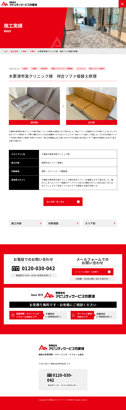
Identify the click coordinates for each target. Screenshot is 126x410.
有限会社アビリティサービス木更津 (61, 347)
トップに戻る (120, 396)
